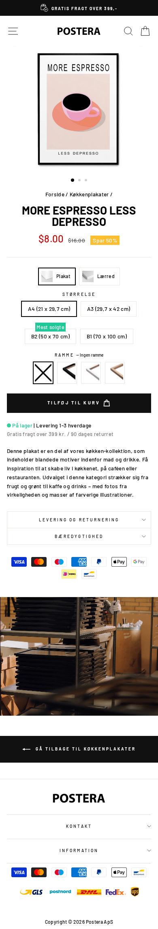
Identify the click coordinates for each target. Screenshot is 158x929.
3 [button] (87, 181)
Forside (54, 194)
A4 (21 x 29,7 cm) (49, 308)
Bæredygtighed (79, 536)
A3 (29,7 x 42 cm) (108, 308)
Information (79, 850)
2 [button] (80, 181)
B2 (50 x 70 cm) (50, 336)
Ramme (79, 355)
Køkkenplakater (89, 194)
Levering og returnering (79, 519)
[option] (79, 8)
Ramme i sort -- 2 (67, 372)
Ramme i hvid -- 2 (91, 372)
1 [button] (73, 181)
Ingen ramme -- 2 (43, 372)
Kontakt (79, 826)
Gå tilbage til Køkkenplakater (85, 748)
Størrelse (79, 294)
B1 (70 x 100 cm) (107, 336)
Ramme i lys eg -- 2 (115, 372)
